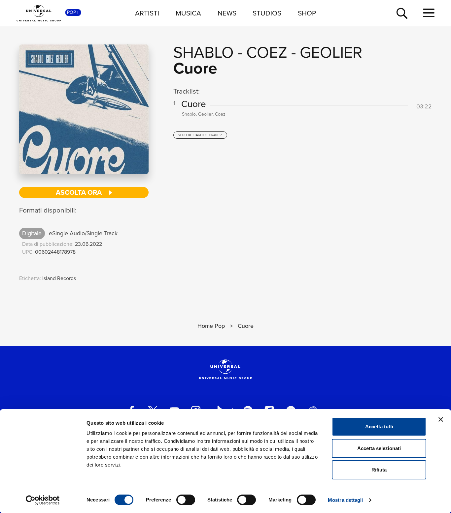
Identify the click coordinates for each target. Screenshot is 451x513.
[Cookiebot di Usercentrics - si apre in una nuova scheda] (43, 500)
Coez (266, 52)
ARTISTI (147, 13)
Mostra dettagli (345, 500)
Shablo (203, 52)
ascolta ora (79, 192)
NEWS (227, 13)
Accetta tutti (379, 426)
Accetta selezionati (379, 448)
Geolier (331, 52)
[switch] (185, 500)
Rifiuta (379, 469)
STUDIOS (267, 13)
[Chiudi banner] (440, 419)
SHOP (307, 13)
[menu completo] (428, 13)
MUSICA (188, 13)
